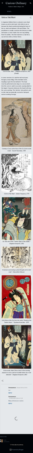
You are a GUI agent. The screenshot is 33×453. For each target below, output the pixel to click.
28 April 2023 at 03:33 (22, 387)
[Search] (30, 3)
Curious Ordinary (16, 3)
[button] (30, 18)
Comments (6, 441)
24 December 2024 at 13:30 (16, 398)
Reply (10, 393)
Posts (4, 440)
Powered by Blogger (17, 449)
